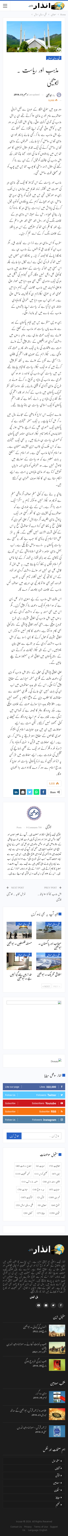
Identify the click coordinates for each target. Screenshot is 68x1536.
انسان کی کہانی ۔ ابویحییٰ (34, 1326)
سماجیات (54, 1189)
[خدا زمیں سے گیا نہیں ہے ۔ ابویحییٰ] (19, 961)
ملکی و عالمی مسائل (53, 58)
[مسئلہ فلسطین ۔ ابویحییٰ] (19, 930)
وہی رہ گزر (41, 1392)
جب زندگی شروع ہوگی (35, 1360)
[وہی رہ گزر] (57, 1397)
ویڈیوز (41, 1213)
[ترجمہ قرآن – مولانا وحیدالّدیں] (57, 1431)
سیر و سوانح (38, 1189)
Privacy (28, 1527)
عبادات (23, 1189)
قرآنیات (26, 1197)
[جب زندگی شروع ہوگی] (57, 1365)
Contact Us (17, 1527)
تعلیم (58, 1504)
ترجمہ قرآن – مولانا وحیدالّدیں (31, 1427)
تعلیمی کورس (41, 1174)
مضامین (42, 1205)
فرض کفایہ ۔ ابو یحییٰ (16, 894)
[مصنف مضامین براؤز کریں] (34, 813)
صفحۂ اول (56, 1461)
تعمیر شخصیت (22, 1174)
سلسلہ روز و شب (30, 1181)
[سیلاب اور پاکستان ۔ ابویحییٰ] (48, 930)
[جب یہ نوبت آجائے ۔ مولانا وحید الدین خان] (57, 1348)
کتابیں (28, 1213)
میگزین (55, 1213)
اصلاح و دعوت (23, 1166)
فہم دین (54, 1197)
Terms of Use (41, 1527)
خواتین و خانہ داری (51, 1181)
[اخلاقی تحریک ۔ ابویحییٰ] (48, 961)
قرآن (40, 1197)
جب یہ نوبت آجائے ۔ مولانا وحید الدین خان (26, 1345)
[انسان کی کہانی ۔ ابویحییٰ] (57, 1331)
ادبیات (40, 1166)
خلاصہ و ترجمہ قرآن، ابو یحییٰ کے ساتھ (28, 1410)
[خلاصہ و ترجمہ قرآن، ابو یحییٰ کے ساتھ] (57, 1414)
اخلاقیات (54, 1166)
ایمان (56, 1174)
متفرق (55, 1205)
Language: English (34, 1530)
